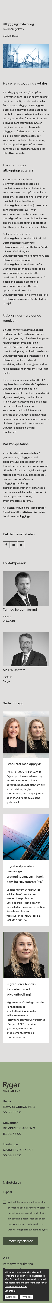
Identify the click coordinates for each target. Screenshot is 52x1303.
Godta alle (11, 1297)
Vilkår (7, 1258)
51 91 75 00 (12, 1134)
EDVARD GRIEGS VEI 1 (19, 1107)
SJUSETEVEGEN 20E (18, 1150)
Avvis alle (27, 1297)
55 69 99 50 (12, 1112)
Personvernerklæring (18, 1264)
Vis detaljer (10, 1291)
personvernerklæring (16, 1286)
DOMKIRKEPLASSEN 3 (19, 1128)
